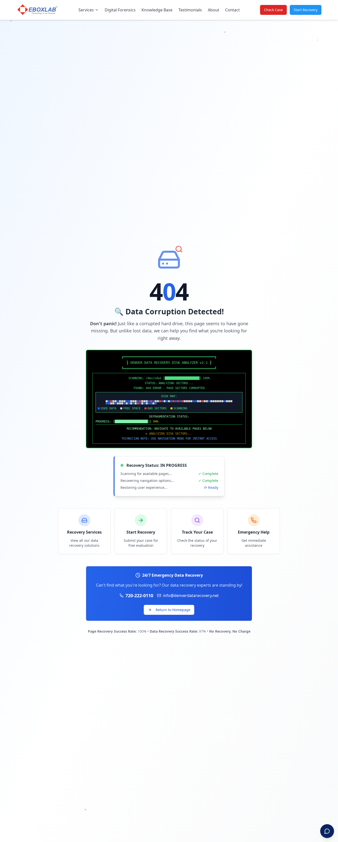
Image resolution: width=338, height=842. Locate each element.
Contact (232, 10)
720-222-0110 (139, 595)
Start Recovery (305, 9)
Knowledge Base (157, 10)
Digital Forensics (120, 10)
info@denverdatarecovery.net (191, 595)
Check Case (273, 9)
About (213, 10)
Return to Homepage (173, 609)
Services (86, 10)
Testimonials (190, 10)
